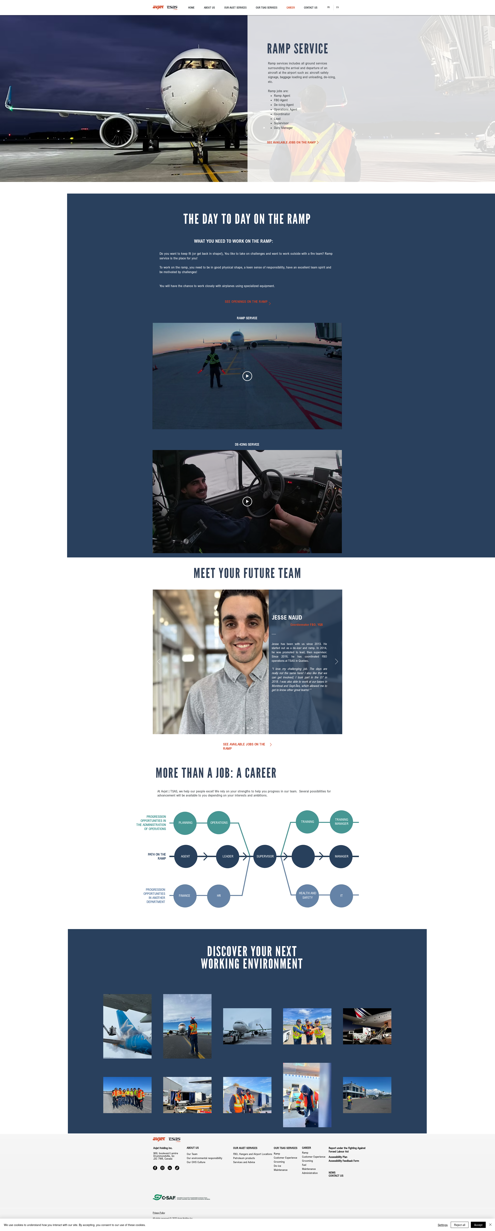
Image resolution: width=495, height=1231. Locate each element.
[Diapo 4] (252, 728)
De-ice (277, 1165)
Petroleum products (244, 1158)
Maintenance (281, 1169)
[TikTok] (177, 1168)
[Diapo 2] (243, 728)
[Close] (490, 1225)
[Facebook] (155, 1168)
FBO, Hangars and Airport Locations (252, 1154)
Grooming (279, 1161)
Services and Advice (244, 1162)
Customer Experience (285, 1157)
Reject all (459, 1225)
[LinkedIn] (170, 1168)
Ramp (277, 1153)
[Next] (336, 662)
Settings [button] (443, 1225)
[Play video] (247, 376)
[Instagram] (162, 1168)
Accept (478, 1225)
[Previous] (158, 662)
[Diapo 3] (247, 728)
